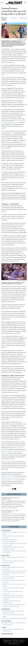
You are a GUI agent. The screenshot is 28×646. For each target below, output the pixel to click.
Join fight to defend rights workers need (12, 595)
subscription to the (8, 476)
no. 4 (17, 447)
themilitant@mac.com (14, 643)
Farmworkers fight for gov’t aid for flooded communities (10, 511)
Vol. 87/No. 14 (14, 18)
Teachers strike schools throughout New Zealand (14, 618)
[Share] (13, 489)
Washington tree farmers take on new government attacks (10, 498)
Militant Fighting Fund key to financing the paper (14, 571)
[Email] (15, 489)
